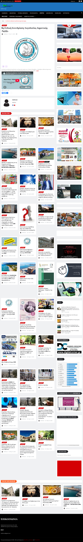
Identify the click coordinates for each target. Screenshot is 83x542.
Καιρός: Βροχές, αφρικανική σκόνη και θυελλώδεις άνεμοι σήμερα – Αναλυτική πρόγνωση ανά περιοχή (27, 413)
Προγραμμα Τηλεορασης (76, 445)
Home (3, 21)
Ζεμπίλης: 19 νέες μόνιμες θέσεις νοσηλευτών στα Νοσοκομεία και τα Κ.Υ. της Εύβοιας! (9, 447)
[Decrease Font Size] (6, 66)
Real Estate (4, 16)
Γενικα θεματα (23, 13)
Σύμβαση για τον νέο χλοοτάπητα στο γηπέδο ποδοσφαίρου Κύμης (45, 165)
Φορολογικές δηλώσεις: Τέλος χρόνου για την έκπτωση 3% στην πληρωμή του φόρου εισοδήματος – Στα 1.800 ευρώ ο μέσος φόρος (8, 221)
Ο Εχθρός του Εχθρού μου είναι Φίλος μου (27, 132)
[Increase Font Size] (3, 66)
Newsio (31, 540)
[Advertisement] (70, 468)
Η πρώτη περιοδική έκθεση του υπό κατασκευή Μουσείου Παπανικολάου (27, 326)
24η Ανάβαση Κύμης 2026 (9, 362)
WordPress (26, 540)
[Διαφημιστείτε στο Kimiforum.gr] (69, 403)
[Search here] (81, 12)
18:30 (37, 70)
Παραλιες (58, 13)
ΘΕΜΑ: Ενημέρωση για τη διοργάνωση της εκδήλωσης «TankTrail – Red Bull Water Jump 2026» (9, 165)
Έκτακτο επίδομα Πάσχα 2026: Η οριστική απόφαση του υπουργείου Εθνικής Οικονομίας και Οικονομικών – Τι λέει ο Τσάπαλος (46, 414)
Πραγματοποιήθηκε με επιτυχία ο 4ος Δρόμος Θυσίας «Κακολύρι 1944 (26, 162)
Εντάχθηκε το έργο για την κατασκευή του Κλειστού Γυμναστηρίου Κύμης (45, 218)
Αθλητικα (12, 13)
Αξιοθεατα (49, 13)
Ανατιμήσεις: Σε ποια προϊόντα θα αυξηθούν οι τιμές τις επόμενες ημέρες (45, 315)
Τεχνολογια (34, 13)
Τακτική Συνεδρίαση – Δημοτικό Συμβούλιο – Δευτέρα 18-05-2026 (26, 251)
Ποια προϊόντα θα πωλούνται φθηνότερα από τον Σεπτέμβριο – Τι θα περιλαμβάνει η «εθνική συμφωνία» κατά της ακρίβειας (9, 192)
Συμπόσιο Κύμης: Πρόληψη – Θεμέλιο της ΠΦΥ (45, 290)
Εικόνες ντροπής (43, 385)
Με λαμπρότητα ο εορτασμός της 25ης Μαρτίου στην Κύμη (26, 386)
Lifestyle (42, 13)
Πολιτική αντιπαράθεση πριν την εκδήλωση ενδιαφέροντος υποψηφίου (27, 228)
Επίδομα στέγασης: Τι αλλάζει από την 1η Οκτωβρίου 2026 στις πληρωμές (44, 350)
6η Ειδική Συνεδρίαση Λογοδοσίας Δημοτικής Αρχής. (16, 21)
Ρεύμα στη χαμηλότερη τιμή (44, 445)
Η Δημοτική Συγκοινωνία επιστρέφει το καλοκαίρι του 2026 (9, 251)
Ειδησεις (4, 13)
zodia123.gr (69, 386)
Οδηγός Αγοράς (29, 16)
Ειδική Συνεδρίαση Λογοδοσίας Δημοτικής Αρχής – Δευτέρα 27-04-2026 (8, 313)
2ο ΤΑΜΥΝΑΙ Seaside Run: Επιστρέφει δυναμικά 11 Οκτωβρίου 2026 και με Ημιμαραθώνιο (9, 277)
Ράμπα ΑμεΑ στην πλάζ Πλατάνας (26, 279)
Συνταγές (66, 13)
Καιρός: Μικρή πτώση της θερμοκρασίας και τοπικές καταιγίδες (27, 190)
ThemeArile (37, 540)
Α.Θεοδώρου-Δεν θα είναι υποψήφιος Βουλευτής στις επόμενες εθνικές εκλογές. (46, 195)
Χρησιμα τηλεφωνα (15, 16)
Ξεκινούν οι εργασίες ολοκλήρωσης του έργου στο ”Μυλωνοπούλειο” (45, 253)
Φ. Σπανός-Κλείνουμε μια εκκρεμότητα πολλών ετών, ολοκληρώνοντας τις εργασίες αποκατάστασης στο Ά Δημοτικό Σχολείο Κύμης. (27, 450)
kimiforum (6, 34)
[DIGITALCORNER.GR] (69, 348)
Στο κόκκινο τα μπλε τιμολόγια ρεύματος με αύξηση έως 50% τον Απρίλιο (26, 352)
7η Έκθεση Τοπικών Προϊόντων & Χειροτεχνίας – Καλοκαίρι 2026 (46, 131)
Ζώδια (63, 386)
